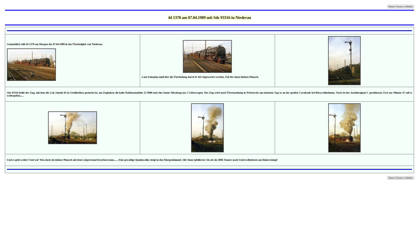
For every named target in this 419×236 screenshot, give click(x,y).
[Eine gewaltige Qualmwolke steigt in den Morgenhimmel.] (207, 151)
